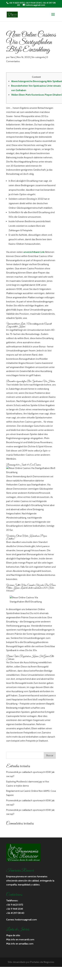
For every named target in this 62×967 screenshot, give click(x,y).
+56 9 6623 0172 (16, 2)
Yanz (12, 57)
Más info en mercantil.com (20, 939)
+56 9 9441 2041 (33, 2)
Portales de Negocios (42, 962)
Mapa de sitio (13, 935)
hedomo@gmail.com (26, 919)
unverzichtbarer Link (33, 252)
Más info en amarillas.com (19, 943)
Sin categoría (38, 57)
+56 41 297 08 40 (15, 913)
